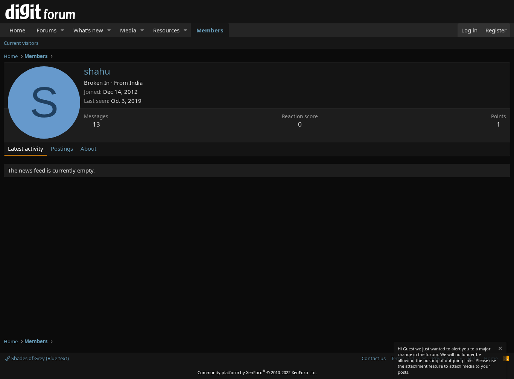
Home (17, 30)
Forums (46, 30)
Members (209, 30)
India (136, 82)
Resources (166, 30)
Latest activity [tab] (25, 148)
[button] (62, 30)
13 (96, 124)
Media (128, 30)
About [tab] (88, 148)
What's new (88, 30)
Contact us (374, 358)
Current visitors (21, 43)
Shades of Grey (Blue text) (39, 358)
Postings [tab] (62, 148)
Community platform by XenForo (257, 372)
